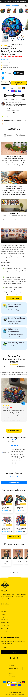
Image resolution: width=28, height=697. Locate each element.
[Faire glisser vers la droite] (26, 29)
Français (13, 676)
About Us (4, 611)
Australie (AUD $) (13, 668)
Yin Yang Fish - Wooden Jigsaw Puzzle (6, 508)
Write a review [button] (14, 482)
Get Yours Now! (14, 298)
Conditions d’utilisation (10, 694)
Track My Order (5, 608)
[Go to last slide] (10, 426)
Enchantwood (16, 687)
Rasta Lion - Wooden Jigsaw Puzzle (21, 529)
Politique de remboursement (15, 689)
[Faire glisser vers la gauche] (2, 29)
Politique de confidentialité (14, 692)
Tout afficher (14, 537)
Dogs (17, 562)
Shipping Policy (5, 622)
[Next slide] (18, 426)
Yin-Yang (5, 563)
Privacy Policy (5, 629)
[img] (14, 440)
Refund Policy (5, 625)
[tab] (13, 112)
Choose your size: (6, 69)
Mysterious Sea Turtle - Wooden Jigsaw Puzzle (19, 508)
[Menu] (2, 5)
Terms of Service (6, 632)
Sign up (14, 652)
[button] (19, 6)
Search (3, 614)
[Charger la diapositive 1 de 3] (12, 41)
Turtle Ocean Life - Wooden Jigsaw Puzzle (6, 529)
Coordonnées (21, 694)
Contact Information (4, 618)
